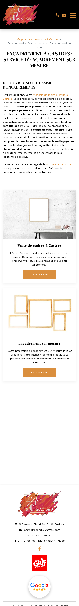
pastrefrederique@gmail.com (64, 15)
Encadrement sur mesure (40, 343)
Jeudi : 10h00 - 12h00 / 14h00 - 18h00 (41, 541)
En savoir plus (39, 274)
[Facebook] (39, 548)
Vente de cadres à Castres (40, 245)
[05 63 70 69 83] (58, 15)
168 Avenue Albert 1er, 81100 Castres (41, 524)
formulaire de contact (60, 164)
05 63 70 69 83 (41, 535)
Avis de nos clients (39, 587)
